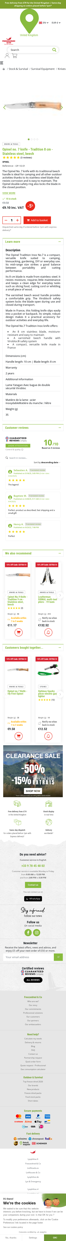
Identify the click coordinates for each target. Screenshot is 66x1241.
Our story (33, 1005)
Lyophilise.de (33, 1177)
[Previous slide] (4, 107)
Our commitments (33, 1009)
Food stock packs (33, 1097)
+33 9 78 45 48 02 (33, 866)
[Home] (4, 69)
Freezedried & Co (33, 1163)
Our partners (33, 1020)
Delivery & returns (33, 1042)
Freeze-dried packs (33, 1093)
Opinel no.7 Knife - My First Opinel (17, 692)
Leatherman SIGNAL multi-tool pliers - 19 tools (47, 599)
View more (8, 193)
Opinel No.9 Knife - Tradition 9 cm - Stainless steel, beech (18, 601)
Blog (33, 1046)
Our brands (33, 1085)
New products (33, 1089)
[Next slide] (62, 107)
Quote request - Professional (33, 1065)
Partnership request (33, 1057)
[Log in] (7, 56)
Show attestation (18, 445)
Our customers (33, 1016)
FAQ (33, 1050)
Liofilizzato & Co (33, 1172)
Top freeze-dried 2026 (33, 1081)
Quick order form (33, 1061)
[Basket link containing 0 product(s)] (14, 56)
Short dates (33, 1100)
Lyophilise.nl (33, 1189)
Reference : (8, 165)
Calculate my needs (33, 1038)
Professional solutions (33, 1012)
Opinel (5, 162)
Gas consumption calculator (33, 1069)
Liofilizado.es (33, 1168)
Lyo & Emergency (33, 1181)
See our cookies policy (13, 1227)
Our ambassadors (33, 1024)
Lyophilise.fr (33, 1159)
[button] (60, 595)
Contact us (33, 1054)
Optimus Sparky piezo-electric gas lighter (47, 694)
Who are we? (33, 1001)
